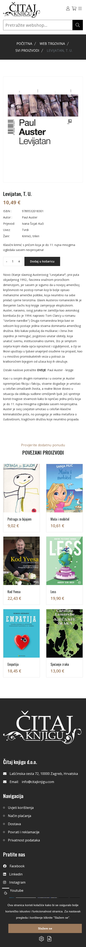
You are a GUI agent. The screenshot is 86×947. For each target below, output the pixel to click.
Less (53, 591)
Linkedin (16, 874)
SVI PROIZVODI (27, 50)
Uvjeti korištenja (21, 807)
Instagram (17, 882)
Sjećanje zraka (60, 664)
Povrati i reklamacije (23, 832)
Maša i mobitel (60, 519)
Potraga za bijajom (20, 519)
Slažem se (45, 928)
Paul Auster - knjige (60, 370)
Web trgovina (52, 43)
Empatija (13, 664)
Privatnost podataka (24, 840)
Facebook (17, 866)
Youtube (16, 890)
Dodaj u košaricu (42, 261)
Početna (24, 43)
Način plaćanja (19, 815)
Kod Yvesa (14, 591)
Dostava (14, 824)
